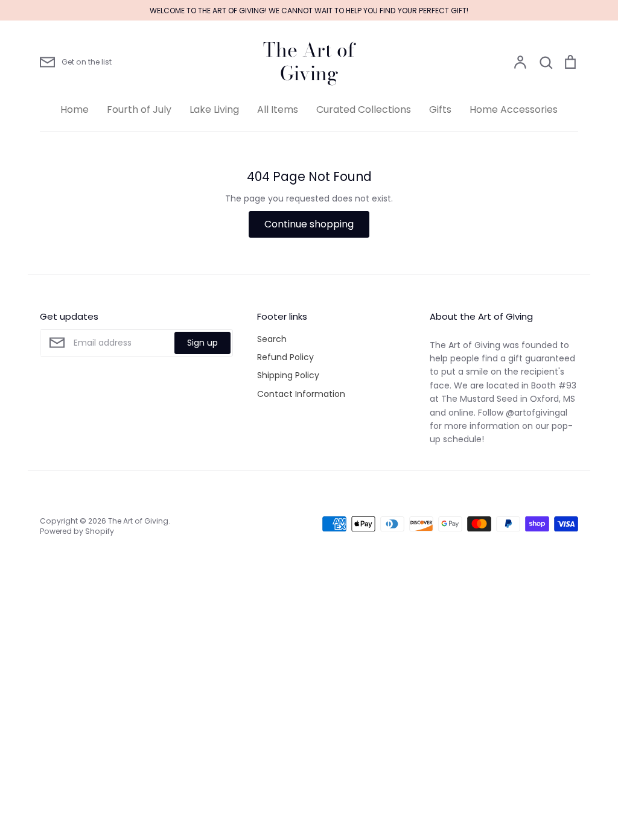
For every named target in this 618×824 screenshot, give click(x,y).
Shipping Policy (288, 375)
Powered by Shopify (77, 531)
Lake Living (214, 109)
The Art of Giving (309, 62)
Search (272, 339)
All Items (277, 109)
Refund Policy (285, 357)
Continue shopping (309, 224)
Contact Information (301, 394)
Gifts (440, 109)
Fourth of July (139, 109)
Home (74, 109)
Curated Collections (363, 109)
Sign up (202, 343)
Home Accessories (514, 109)
